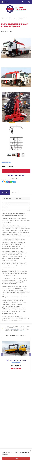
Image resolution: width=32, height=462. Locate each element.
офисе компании (20, 330)
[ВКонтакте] (2, 182)
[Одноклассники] (4, 182)
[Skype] (13, 182)
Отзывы (14, 192)
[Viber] (9, 182)
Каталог (9, 16)
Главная (3, 16)
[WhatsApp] (11, 182)
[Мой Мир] (7, 182)
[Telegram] (15, 182)
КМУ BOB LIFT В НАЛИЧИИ (21, 16)
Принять (16, 458)
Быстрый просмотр (16, 348)
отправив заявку (14, 329)
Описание (5, 192)
